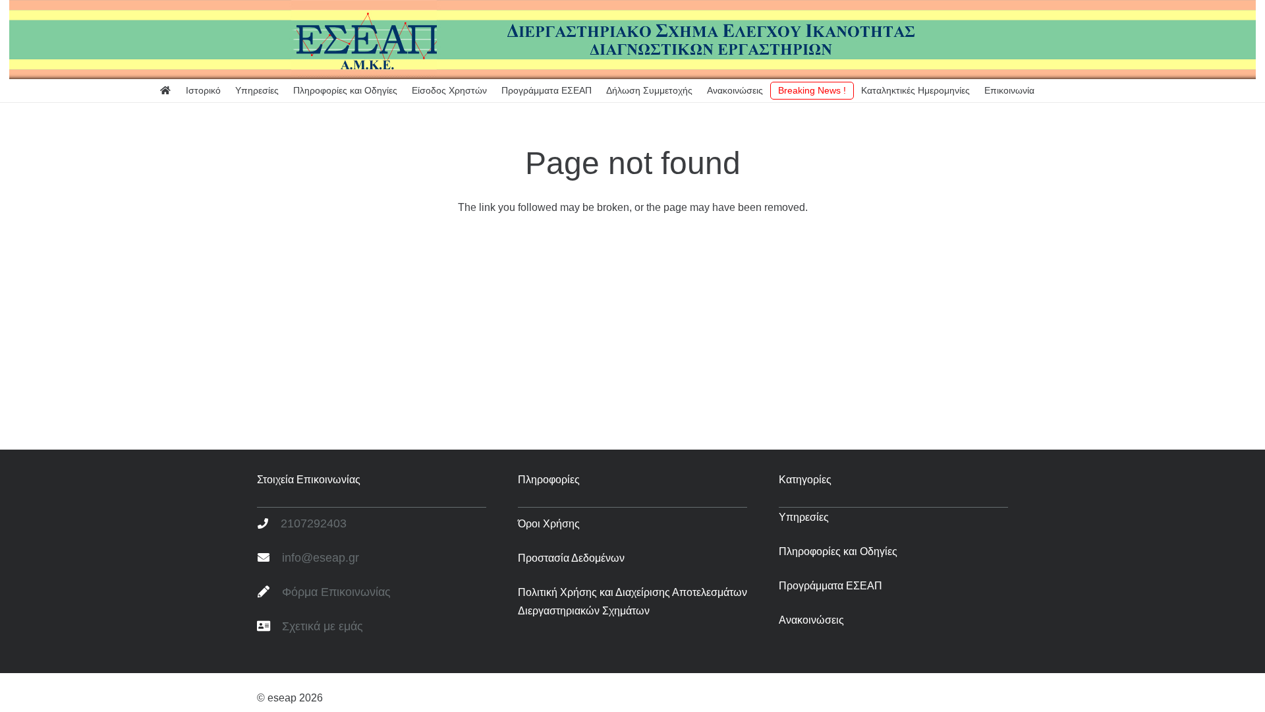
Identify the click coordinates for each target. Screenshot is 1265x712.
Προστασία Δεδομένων (571, 558)
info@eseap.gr (320, 557)
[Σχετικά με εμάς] (269, 627)
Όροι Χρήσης (549, 523)
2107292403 (314, 523)
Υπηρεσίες (804, 517)
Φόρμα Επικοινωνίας (336, 592)
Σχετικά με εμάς (322, 626)
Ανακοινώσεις (811, 620)
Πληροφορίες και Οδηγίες (838, 551)
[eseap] (632, 39)
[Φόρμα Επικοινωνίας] (269, 592)
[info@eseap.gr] (269, 558)
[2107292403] (269, 524)
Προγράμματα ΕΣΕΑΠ (830, 585)
